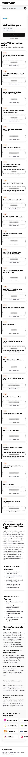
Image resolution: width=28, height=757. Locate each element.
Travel (22, 752)
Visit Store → (14, 35)
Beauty (18, 752)
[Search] (25, 8)
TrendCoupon (7, 2)
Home (4, 22)
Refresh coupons (14, 38)
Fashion (7, 752)
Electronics (13, 752)
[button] (14, 62)
